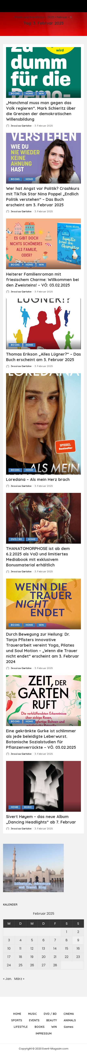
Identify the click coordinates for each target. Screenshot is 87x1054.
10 (9, 948)
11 (20, 948)
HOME (29, 93)
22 (66, 956)
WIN (41, 93)
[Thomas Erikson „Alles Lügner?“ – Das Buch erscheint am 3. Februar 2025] (43, 323)
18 (20, 956)
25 (20, 965)
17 (9, 956)
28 (55, 965)
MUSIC (28, 807)
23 (78, 956)
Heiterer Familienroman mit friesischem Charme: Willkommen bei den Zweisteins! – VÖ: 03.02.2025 (42, 280)
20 (44, 956)
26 (32, 965)
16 (78, 948)
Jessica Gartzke (21, 125)
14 (55, 948)
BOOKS (15, 93)
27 (44, 965)
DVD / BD (16, 539)
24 (9, 965)
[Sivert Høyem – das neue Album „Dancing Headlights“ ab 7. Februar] (43, 786)
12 (32, 948)
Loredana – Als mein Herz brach (38, 479)
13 (43, 948)
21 (55, 956)
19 (32, 956)
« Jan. (7, 978)
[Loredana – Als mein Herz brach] (43, 423)
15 (66, 948)
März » (19, 978)
